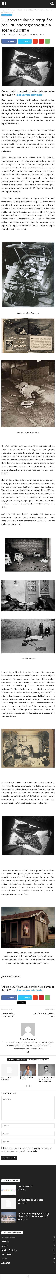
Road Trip (5, 1242)
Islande (4, 1246)
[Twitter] (28, 1052)
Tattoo (4, 1259)
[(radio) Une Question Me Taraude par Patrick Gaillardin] (46, 1070)
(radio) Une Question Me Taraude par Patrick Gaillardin (46, 1079)
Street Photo (6, 1254)
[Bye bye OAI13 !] (8, 1190)
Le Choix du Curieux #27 (44, 1015)
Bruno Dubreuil (10, 35)
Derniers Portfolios (9, 1250)
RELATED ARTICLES (17, 1060)
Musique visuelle (8, 1237)
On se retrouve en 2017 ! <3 (27, 1078)
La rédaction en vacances (7, 1078)
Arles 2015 (5, 1263)
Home (3, 10)
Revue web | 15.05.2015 (8, 1015)
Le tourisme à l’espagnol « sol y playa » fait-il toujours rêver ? (33, 1214)
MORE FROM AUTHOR (38, 1060)
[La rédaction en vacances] (9, 1070)
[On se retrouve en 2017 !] (28, 1070)
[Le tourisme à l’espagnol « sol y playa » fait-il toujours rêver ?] (8, 1217)
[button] (51, 4)
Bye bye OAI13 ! (25, 1186)
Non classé (6, 15)
